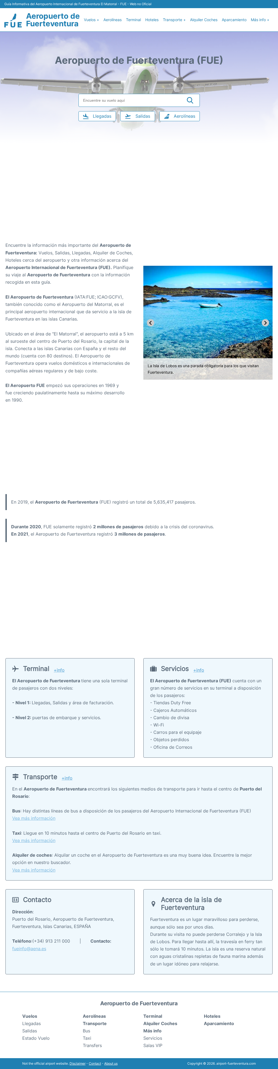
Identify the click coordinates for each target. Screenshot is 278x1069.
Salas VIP (152, 1045)
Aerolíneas (112, 19)
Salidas (29, 1030)
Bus (86, 1030)
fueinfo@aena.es (29, 948)
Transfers (92, 1045)
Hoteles (152, 19)
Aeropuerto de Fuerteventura (53, 19)
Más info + (260, 19)
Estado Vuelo (36, 1038)
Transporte (95, 1023)
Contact (95, 1063)
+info (59, 670)
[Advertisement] (139, 198)
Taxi (87, 1038)
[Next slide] (265, 323)
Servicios (152, 1038)
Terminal (133, 19)
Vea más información (33, 818)
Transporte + (174, 19)
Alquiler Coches (203, 19)
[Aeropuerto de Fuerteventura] (13, 21)
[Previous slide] (150, 323)
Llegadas (31, 1023)
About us (111, 1063)
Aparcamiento (234, 19)
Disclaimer (78, 1063)
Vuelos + (91, 19)
